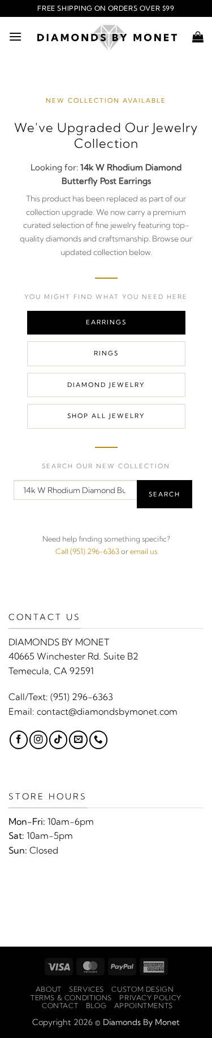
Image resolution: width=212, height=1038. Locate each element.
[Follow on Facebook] (19, 740)
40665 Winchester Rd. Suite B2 (73, 656)
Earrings (106, 322)
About (49, 989)
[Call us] (98, 740)
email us (143, 551)
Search (164, 494)
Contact (60, 1005)
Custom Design (142, 989)
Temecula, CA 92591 (51, 670)
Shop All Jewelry (106, 416)
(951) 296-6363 (81, 696)
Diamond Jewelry (106, 385)
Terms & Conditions (71, 997)
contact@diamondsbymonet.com (107, 711)
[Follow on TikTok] (58, 740)
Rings (106, 353)
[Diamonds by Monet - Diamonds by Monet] (107, 36)
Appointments (143, 1005)
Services (86, 989)
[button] (15, 36)
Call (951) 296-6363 (87, 551)
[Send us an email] (78, 740)
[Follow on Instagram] (38, 740)
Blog (96, 1005)
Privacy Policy (150, 997)
